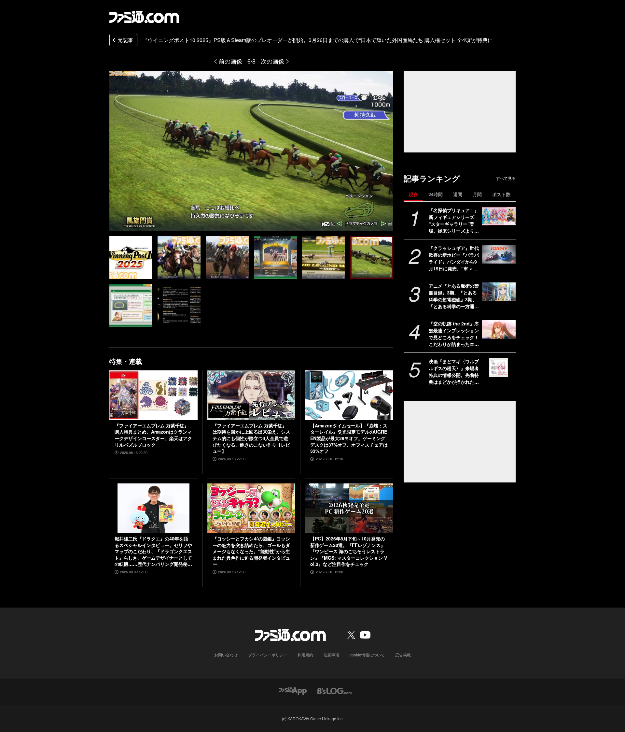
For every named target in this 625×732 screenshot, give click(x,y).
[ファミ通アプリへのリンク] (293, 690)
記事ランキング (432, 178)
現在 (413, 194)
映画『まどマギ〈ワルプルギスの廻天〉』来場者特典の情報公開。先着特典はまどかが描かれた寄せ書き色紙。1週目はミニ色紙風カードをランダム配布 (454, 371)
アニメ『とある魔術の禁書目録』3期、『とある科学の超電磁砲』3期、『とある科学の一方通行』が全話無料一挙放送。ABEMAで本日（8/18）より (454, 296)
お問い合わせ (226, 654)
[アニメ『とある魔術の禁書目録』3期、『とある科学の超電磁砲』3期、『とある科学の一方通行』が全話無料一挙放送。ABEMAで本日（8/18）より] (499, 291)
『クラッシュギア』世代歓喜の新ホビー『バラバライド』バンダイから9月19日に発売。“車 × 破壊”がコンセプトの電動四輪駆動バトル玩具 (454, 258)
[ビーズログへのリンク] (334, 690)
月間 (477, 194)
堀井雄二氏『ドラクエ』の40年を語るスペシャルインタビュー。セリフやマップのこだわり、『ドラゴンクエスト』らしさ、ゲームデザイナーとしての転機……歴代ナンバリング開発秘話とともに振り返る (153, 551)
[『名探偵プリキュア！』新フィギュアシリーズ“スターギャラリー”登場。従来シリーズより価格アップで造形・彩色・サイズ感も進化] (499, 216)
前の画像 (230, 61)
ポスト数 (501, 194)
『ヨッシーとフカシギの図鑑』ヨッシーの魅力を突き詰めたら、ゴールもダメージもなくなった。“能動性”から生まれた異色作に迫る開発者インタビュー (251, 551)
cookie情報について (367, 654)
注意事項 (331, 654)
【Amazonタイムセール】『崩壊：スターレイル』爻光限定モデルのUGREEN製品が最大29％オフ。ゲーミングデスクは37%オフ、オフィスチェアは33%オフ (349, 438)
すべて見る (506, 178)
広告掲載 (403, 654)
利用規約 (305, 654)
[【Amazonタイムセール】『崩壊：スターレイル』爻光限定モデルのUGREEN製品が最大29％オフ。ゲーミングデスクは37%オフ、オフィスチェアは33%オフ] (349, 395)
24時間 (435, 194)
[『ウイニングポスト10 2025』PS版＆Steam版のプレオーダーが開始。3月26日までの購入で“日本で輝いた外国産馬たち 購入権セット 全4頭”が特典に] (130, 257)
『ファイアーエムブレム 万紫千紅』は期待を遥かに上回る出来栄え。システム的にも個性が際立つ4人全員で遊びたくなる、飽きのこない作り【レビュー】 (251, 438)
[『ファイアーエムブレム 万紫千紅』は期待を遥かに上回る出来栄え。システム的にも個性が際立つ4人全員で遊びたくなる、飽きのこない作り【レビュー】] (251, 395)
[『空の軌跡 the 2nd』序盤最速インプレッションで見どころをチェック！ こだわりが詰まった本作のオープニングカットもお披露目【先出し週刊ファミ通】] (499, 329)
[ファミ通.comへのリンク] (144, 17)
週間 (457, 194)
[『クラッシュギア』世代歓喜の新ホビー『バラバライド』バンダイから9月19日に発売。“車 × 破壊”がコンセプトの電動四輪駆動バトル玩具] (499, 254)
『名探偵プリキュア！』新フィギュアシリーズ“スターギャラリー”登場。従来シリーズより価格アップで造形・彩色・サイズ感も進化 (454, 220)
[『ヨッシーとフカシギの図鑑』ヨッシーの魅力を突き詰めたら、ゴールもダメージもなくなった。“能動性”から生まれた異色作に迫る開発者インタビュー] (251, 508)
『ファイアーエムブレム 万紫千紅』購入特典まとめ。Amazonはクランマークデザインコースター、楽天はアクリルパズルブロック (153, 435)
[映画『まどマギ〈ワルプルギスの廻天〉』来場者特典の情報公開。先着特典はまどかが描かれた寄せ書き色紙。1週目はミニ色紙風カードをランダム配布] (499, 367)
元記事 (125, 40)
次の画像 (272, 61)
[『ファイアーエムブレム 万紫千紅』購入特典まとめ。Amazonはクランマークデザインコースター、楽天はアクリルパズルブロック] (153, 395)
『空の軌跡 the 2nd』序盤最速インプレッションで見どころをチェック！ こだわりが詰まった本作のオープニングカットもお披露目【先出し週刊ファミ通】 (454, 334)
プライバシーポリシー (267, 654)
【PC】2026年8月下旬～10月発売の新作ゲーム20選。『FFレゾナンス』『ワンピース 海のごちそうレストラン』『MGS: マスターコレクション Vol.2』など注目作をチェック (348, 551)
